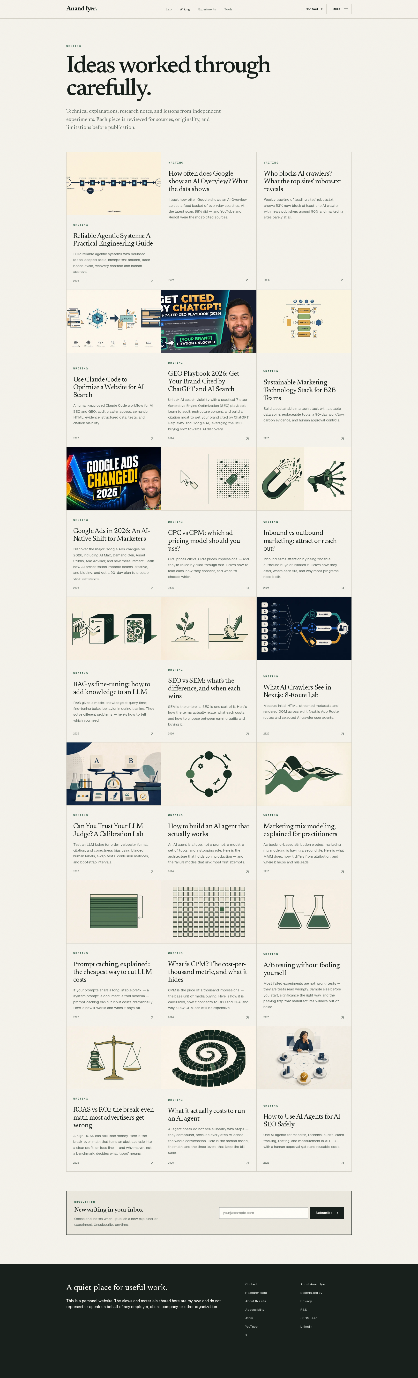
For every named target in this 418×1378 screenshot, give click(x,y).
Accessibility (254, 1310)
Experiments (207, 9)
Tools (228, 9)
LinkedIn (306, 1327)
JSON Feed (308, 1318)
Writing (185, 9)
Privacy (306, 1301)
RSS (303, 1310)
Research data (256, 1293)
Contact (314, 9)
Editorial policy (311, 1293)
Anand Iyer (81, 9)
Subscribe (324, 1213)
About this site (255, 1301)
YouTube (251, 1327)
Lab (169, 9)
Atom (249, 1318)
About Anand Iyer (313, 1284)
